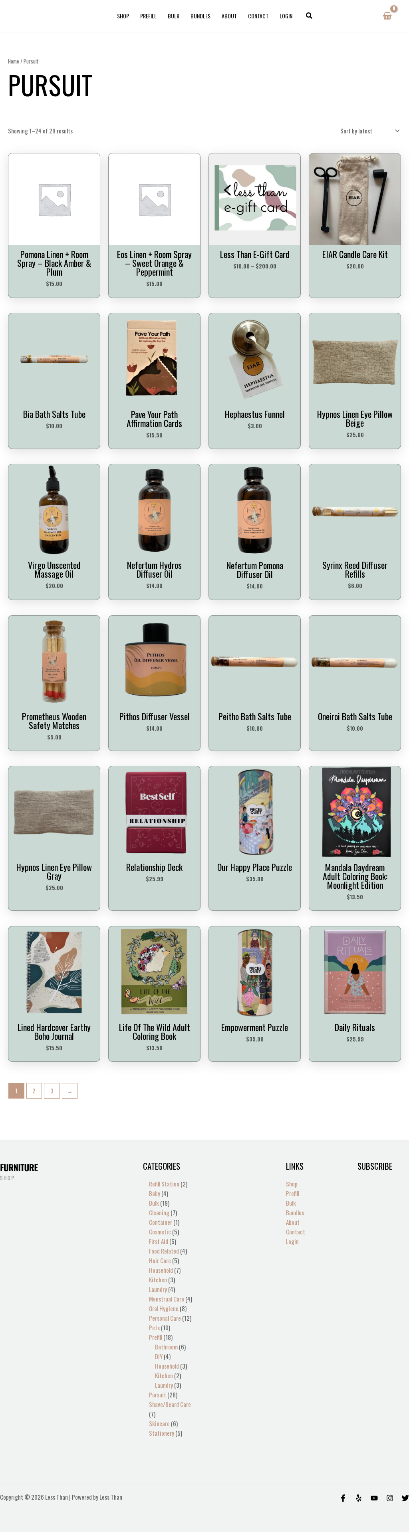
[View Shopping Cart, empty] (387, 16)
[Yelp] (358, 1498)
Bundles (200, 16)
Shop (123, 16)
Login (286, 16)
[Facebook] (343, 1498)
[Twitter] (405, 1498)
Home (13, 61)
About (229, 16)
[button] (309, 16)
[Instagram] (389, 1498)
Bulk (173, 16)
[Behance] (374, 1498)
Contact (258, 16)
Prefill (148, 16)
